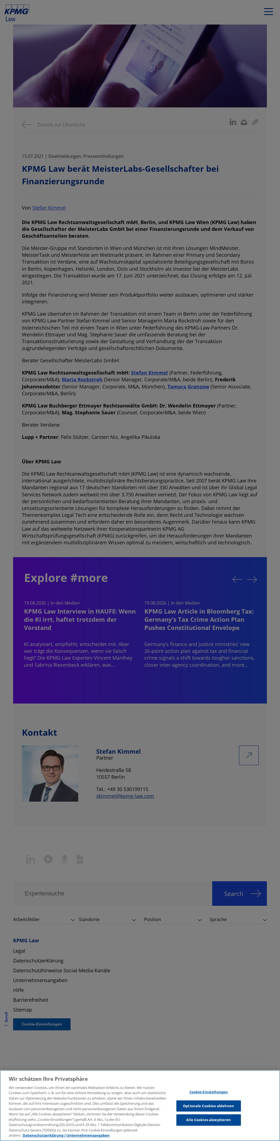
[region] (140, 1105)
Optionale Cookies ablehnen (208, 1105)
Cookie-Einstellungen (208, 1091)
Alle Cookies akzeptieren (208, 1119)
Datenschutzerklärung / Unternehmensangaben (66, 1135)
